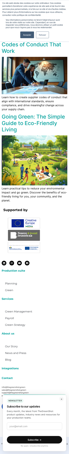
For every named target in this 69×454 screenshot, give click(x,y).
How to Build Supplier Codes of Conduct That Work (31, 44)
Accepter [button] (27, 34)
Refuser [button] (42, 34)
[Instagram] (11, 263)
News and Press (15, 353)
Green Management (18, 311)
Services (7, 298)
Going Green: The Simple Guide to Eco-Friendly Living (33, 123)
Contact (7, 378)
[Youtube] (19, 263)
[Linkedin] (4, 263)
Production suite (13, 270)
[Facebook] (27, 263)
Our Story (11, 346)
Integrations (10, 368)
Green (9, 290)
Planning (11, 283)
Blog (8, 359)
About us (8, 333)
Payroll (9, 318)
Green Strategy (15, 324)
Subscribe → (34, 439)
